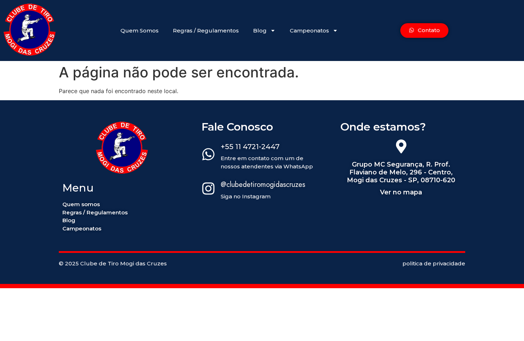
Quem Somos (139, 30)
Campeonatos (309, 30)
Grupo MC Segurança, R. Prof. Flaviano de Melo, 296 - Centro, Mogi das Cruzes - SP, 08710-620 (401, 172)
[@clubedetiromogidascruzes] (208, 189)
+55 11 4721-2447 (250, 146)
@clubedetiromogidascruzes (263, 184)
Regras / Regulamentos (206, 30)
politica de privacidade (433, 263)
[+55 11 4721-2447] (208, 155)
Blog (260, 30)
